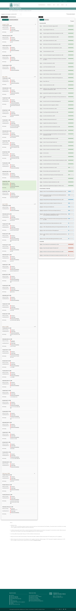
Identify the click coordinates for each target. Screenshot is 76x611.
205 (19, 320)
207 (10, 241)
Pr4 (12, 251)
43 (14, 94)
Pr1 (14, 127)
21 (16, 126)
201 (15, 320)
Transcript (13, 27)
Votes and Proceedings (15, 30)
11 (11, 126)
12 (12, 126)
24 (17, 126)
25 (14, 104)
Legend (72, 21)
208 (17, 197)
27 (10, 127)
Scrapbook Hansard (37, 540)
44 (10, 32)
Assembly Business (15, 10)
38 (16, 105)
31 (11, 137)
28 (15, 104)
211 (10, 335)
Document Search (71, 14)
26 (18, 126)
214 (12, 41)
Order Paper (13, 29)
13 (10, 310)
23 (11, 310)
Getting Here (65, 1)
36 (14, 105)
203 (18, 280)
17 (12, 346)
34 (11, 105)
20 (10, 94)
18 (10, 334)
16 (15, 126)
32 (19, 104)
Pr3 (17, 127)
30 (11, 127)
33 (10, 105)
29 (16, 104)
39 (15, 147)
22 (10, 386)
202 (12, 448)
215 (10, 84)
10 (10, 104)
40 (11, 94)
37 (15, 105)
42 (19, 105)
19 (10, 428)
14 (11, 104)
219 (12, 32)
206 (18, 240)
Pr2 (16, 127)
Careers (61, 1)
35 (19, 177)
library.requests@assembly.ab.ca (29, 531)
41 (15, 137)
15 (13, 126)
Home (10, 10)
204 (10, 407)
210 (10, 418)
